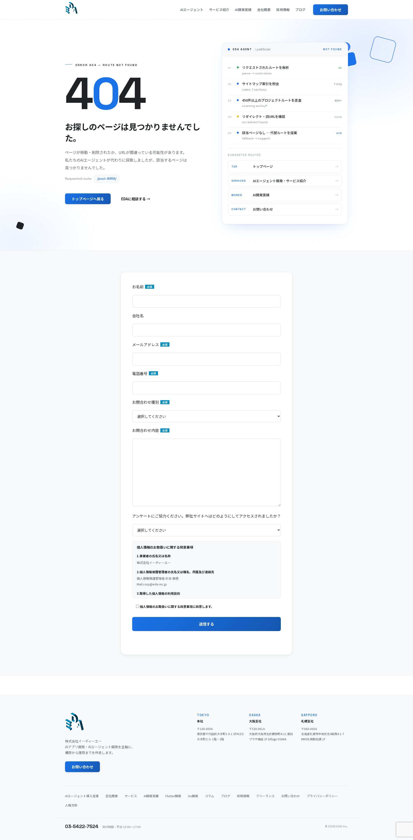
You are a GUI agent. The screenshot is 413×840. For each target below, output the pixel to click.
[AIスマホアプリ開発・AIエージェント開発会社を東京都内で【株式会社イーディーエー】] (71, 8)
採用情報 (283, 9)
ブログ (300, 9)
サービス (131, 796)
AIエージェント (191, 9)
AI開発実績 (243, 9)
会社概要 (264, 9)
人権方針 (71, 805)
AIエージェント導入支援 (82, 796)
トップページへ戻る (88, 198)
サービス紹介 (219, 9)
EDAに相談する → (135, 198)
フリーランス (265, 796)
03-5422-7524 (81, 826)
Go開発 (193, 796)
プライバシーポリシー (322, 796)
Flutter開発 (173, 796)
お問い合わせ (330, 9)
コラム (209, 796)
